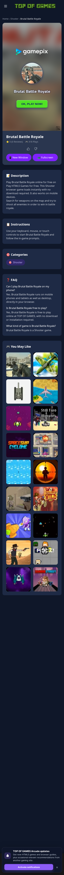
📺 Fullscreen (45, 157)
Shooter (14, 18)
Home (5, 18)
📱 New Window (18, 157)
